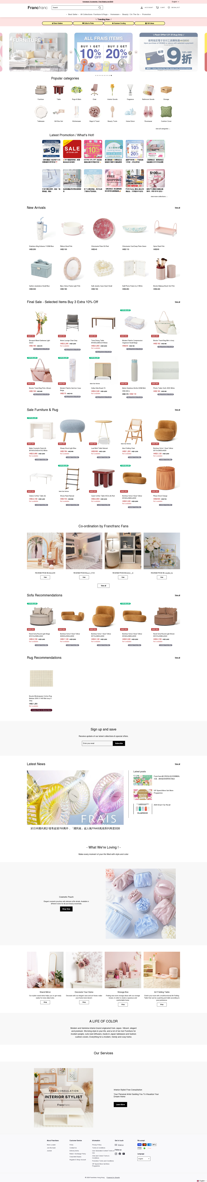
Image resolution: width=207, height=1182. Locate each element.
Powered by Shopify (113, 1177)
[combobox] (77, 8)
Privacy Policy (96, 1145)
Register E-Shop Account (78, 1160)
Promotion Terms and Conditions (103, 1161)
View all (177, 208)
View (45, 577)
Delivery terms (74, 1151)
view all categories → (163, 129)
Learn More (120, 1104)
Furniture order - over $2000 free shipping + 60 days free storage (98, 1)
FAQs (71, 1145)
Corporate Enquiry (75, 1156)
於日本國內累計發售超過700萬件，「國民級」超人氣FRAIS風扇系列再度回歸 (75, 828)
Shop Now (66, 909)
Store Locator (51, 1145)
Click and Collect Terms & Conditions (100, 1157)
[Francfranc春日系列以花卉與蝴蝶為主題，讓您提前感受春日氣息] (142, 780)
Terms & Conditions (98, 1148)
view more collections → (159, 196)
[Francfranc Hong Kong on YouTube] (124, 1154)
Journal (49, 1151)
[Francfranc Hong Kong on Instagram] (116, 1154)
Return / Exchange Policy (78, 1154)
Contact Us (73, 1148)
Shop (45, 1002)
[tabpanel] (103, 52)
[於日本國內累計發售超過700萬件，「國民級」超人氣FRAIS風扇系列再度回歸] (75, 797)
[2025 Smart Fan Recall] (142, 809)
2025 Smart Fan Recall (162, 805)
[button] (202, 1181)
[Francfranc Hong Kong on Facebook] (120, 1154)
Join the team (51, 1148)
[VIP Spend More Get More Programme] (142, 794)
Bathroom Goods (148, 99)
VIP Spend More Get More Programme (100, 1165)
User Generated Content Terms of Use (103, 1152)
